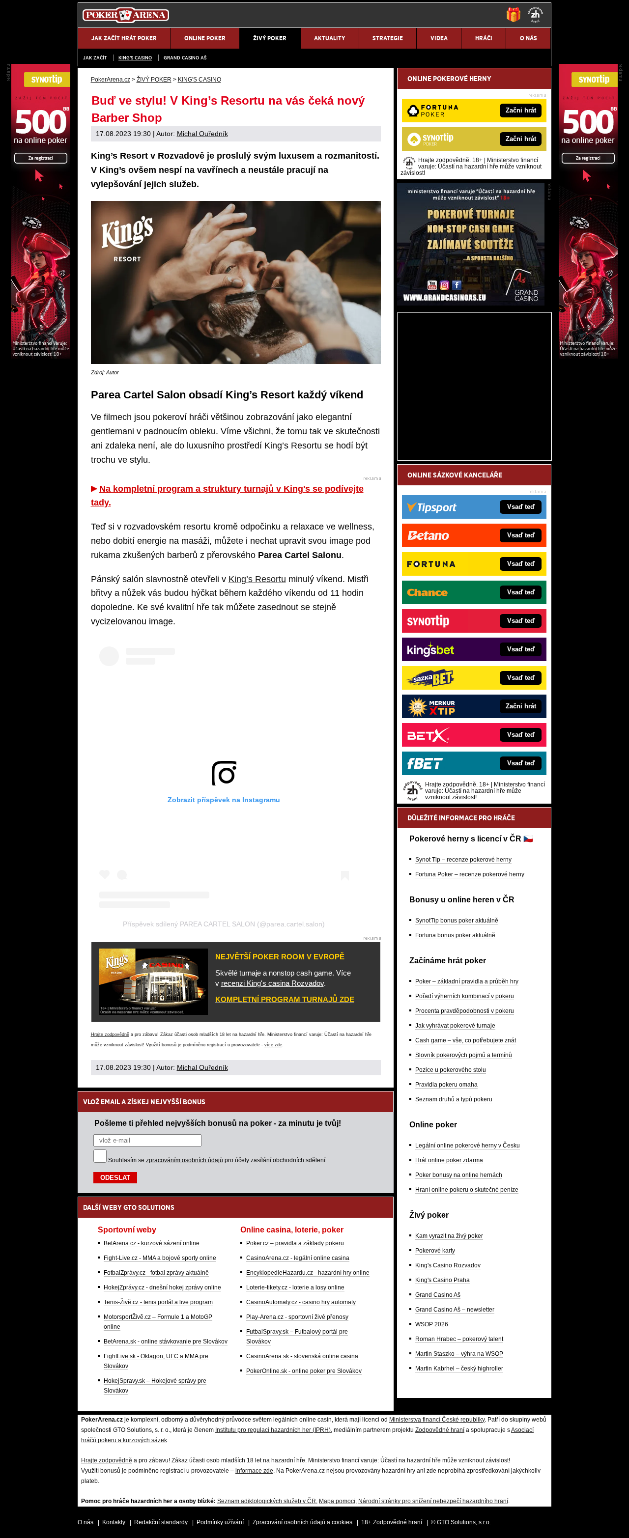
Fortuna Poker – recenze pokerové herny (469, 874)
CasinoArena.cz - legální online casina (297, 1258)
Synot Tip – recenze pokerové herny (463, 859)
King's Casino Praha (442, 1280)
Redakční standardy (161, 1522)
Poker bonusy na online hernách (458, 1175)
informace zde (254, 1470)
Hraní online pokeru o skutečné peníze (466, 1189)
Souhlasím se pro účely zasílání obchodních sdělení (216, 1160)
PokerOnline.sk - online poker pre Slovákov (304, 1371)
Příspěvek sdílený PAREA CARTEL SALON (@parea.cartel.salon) (224, 924)
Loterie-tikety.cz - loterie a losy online (295, 1287)
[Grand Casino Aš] (470, 303)
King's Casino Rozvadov (448, 1265)
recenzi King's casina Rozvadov (272, 983)
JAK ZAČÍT (95, 58)
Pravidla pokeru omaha (446, 1084)
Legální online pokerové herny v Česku (467, 1145)
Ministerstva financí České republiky (437, 1419)
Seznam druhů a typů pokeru (453, 1099)
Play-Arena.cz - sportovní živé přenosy (297, 1317)
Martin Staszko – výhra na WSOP (459, 1353)
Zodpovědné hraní (439, 1429)
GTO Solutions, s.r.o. (464, 1522)
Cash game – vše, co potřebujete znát (465, 1040)
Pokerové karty (435, 1250)
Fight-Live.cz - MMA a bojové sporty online (160, 1258)
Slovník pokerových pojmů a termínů (463, 1055)
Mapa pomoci (337, 1501)
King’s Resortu (257, 579)
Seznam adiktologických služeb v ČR (266, 1501)
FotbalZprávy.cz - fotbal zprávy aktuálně (156, 1272)
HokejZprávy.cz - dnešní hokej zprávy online (162, 1287)
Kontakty (113, 1522)
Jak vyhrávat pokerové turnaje (455, 1025)
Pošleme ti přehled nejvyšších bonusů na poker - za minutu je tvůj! (217, 1123)
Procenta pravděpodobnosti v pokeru (464, 1010)
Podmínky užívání (220, 1522)
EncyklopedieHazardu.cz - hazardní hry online (308, 1272)
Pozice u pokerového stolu (450, 1069)
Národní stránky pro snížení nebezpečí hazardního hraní (433, 1501)
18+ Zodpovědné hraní (391, 1522)
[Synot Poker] (588, 356)
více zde (273, 1044)
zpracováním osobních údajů (184, 1160)
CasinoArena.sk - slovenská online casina (302, 1356)
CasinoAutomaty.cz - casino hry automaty (301, 1302)
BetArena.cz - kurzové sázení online (152, 1243)
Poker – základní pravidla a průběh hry (466, 981)
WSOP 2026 (431, 1324)
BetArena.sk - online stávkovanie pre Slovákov (166, 1341)
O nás (85, 1522)
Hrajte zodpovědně (110, 1034)
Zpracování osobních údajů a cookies (302, 1522)
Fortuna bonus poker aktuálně (455, 935)
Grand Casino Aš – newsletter (454, 1309)
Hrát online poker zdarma (449, 1160)
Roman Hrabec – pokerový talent (459, 1339)
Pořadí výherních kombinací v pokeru (464, 996)
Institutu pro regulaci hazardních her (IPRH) (273, 1429)
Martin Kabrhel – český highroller (459, 1368)
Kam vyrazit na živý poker (449, 1235)
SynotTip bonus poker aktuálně (456, 920)
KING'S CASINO (135, 58)
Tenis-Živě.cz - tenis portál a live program (158, 1302)
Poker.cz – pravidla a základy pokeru (295, 1243)
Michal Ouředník (202, 134)
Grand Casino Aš (185, 58)
